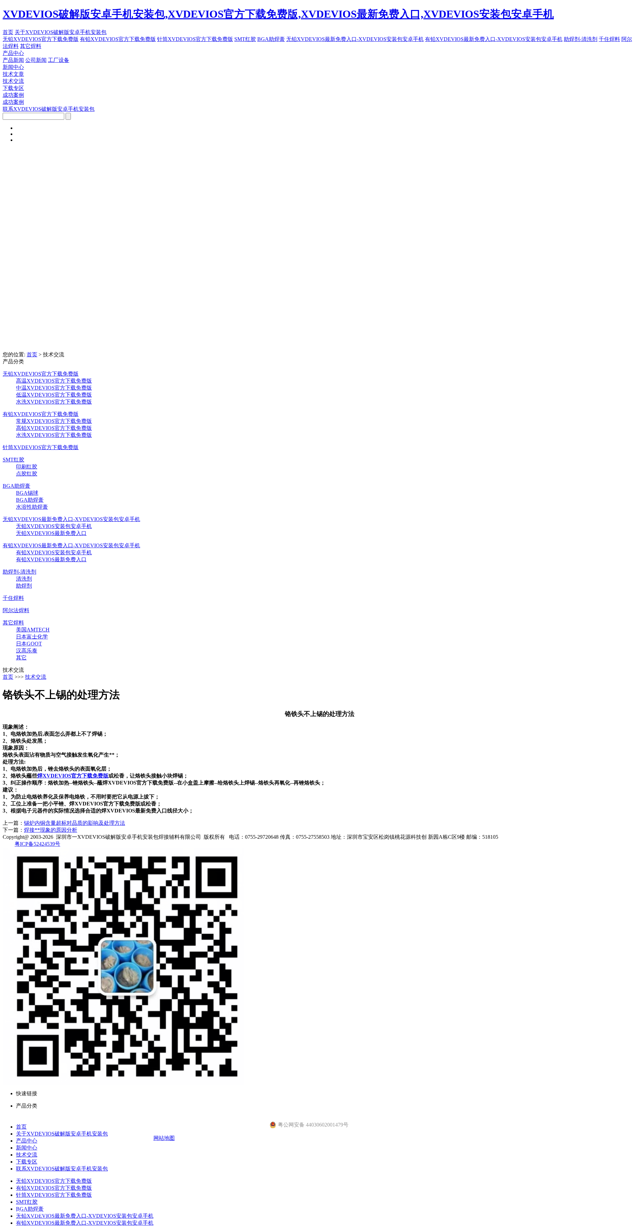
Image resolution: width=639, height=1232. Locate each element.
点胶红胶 (26, 473)
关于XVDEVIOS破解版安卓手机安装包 (60, 32)
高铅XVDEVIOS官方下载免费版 (54, 428)
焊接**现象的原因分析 (50, 830)
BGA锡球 (27, 493)
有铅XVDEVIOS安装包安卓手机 (54, 552)
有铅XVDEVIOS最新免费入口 (51, 559)
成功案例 (13, 95)
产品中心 (13, 53)
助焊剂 (24, 586)
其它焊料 (30, 46)
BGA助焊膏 (271, 39)
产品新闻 (13, 60)
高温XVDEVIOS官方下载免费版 (54, 381)
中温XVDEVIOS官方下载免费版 (54, 388)
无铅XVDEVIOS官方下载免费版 (41, 39)
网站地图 (164, 1138)
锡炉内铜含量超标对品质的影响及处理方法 (74, 823)
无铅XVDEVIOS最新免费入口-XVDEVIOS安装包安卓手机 (355, 39)
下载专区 (13, 88)
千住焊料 (609, 39)
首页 (8, 32)
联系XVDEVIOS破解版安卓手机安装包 (49, 109)
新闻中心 (13, 67)
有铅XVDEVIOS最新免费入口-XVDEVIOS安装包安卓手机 (493, 39)
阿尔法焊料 (16, 610)
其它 (21, 657)
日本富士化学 (32, 636)
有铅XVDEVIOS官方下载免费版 (118, 39)
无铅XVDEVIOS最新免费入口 (51, 533)
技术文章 (13, 74)
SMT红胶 (245, 39)
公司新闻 (36, 60)
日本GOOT (29, 643)
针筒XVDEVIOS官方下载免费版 (195, 39)
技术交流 (13, 81)
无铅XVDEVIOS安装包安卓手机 (54, 526)
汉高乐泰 (26, 650)
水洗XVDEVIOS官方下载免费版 (54, 402)
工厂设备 (58, 60)
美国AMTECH (33, 629)
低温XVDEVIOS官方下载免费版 (54, 395)
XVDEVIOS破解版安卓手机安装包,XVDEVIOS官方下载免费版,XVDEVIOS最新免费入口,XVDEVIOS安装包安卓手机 (278, 14)
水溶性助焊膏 (32, 507)
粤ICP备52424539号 (37, 844)
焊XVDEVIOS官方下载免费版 (72, 776)
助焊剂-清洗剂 (580, 39)
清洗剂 (24, 579)
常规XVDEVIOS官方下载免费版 (54, 421)
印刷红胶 (26, 466)
